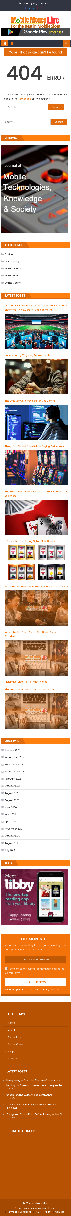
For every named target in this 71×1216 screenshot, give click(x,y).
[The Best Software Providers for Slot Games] (36, 422)
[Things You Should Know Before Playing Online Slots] (36, 467)
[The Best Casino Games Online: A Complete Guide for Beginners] (36, 517)
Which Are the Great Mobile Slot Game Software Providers (32, 634)
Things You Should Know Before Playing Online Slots (34, 446)
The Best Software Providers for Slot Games (30, 400)
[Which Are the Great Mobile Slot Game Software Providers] (36, 658)
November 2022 (14, 764)
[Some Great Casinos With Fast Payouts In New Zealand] (36, 608)
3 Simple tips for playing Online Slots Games (30, 541)
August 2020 (12, 800)
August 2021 (11, 793)
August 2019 (11, 843)
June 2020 (11, 807)
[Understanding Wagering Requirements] (36, 376)
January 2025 (12, 750)
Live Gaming (12, 261)
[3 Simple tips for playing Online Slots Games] (36, 563)
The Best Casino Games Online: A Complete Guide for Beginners (36, 493)
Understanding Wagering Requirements (27, 355)
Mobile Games (13, 268)
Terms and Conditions (19, 1211)
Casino (9, 254)
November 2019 (13, 828)
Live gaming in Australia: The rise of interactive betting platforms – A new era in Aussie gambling (36, 307)
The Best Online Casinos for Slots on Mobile (29, 689)
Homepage (25, 98)
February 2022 (13, 778)
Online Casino (13, 282)
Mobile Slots (11, 275)
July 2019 (10, 850)
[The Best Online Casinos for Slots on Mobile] (36, 711)
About (11, 1030)
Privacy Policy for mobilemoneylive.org (35, 1208)
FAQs (11, 1051)
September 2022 (14, 771)
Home (11, 1023)
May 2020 (10, 814)
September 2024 (14, 757)
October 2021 (12, 786)
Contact (13, 1058)
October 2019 (12, 836)
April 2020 (10, 821)
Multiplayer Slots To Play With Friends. (26, 681)
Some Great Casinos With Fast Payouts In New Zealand (36, 586)
